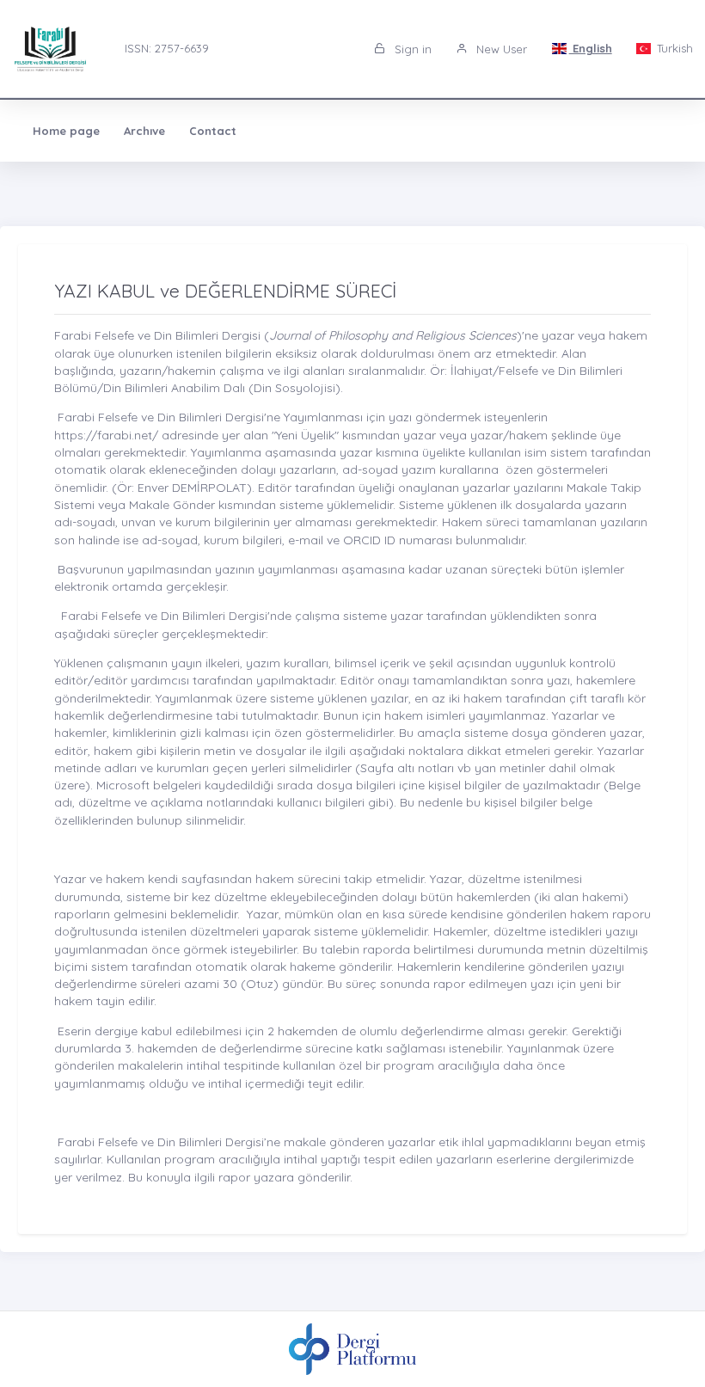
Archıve (144, 131)
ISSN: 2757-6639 (167, 48)
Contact (212, 131)
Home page (66, 131)
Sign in (411, 49)
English (590, 48)
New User (500, 49)
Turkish (673, 48)
